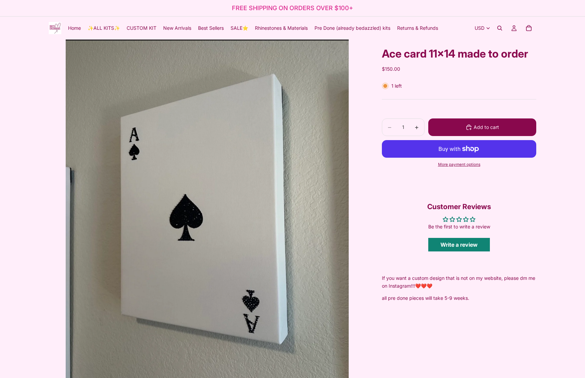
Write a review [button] (459, 244)
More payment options (459, 164)
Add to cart (486, 127)
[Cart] (528, 28)
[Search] (499, 28)
